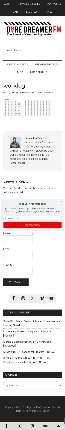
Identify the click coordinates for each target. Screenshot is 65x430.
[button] (32, 204)
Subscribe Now (32, 225)
